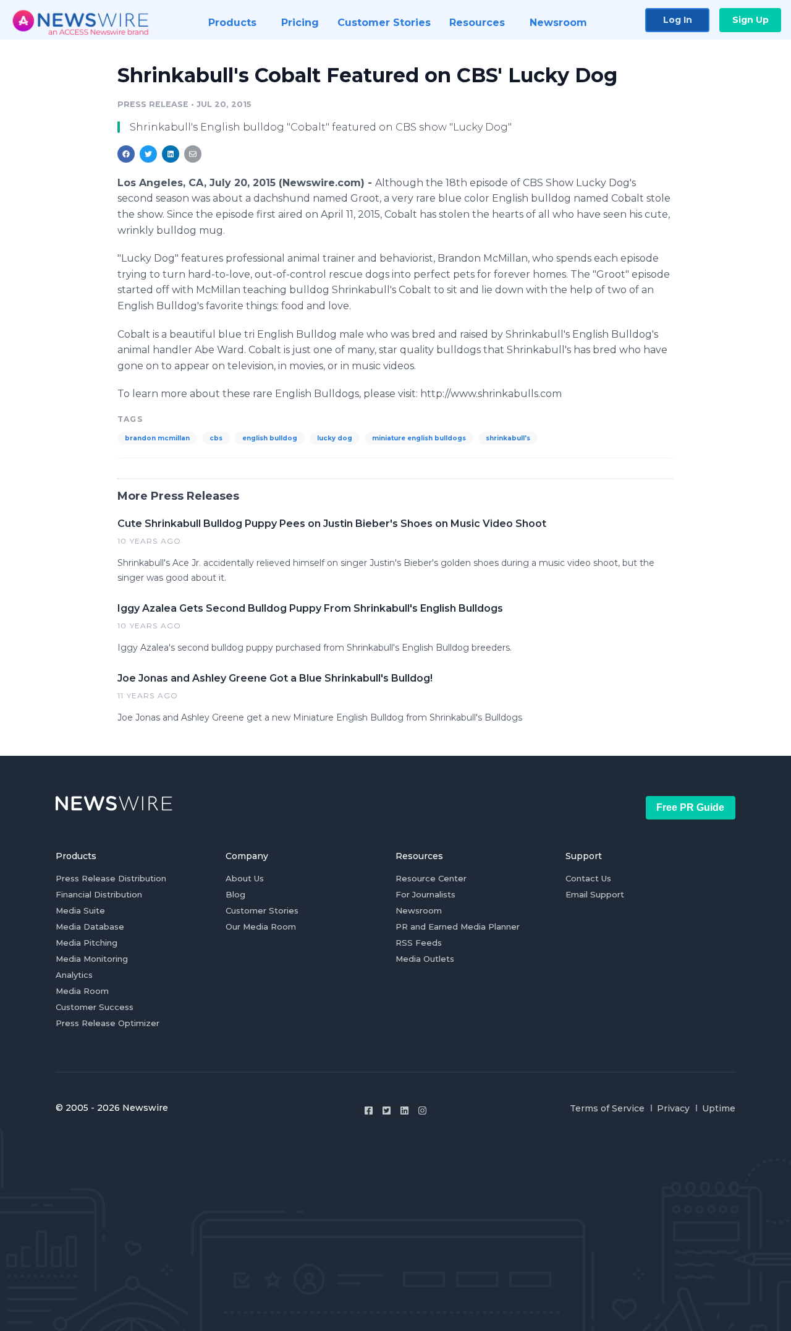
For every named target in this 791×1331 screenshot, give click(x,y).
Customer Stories (262, 910)
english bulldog (269, 438)
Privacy (673, 1108)
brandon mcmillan (157, 438)
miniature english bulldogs (419, 438)
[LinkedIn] (404, 1110)
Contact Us (588, 878)
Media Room (82, 991)
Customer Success (94, 1007)
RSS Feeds (419, 943)
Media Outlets (425, 959)
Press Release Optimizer (107, 1023)
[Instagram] (422, 1110)
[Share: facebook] (126, 154)
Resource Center (431, 878)
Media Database (90, 926)
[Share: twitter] (148, 154)
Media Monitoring (92, 959)
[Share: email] (193, 154)
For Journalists (425, 894)
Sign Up (750, 19)
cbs (215, 438)
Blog (235, 894)
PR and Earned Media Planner (458, 926)
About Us (245, 878)
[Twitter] (387, 1110)
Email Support (594, 894)
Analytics (74, 975)
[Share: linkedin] (170, 154)
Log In (677, 19)
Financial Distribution (99, 894)
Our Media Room (261, 926)
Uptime (718, 1108)
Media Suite (80, 910)
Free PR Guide (690, 807)
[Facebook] (369, 1110)
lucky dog (334, 438)
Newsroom (419, 910)
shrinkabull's (508, 438)
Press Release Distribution (111, 878)
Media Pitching (86, 943)
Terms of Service (607, 1108)
